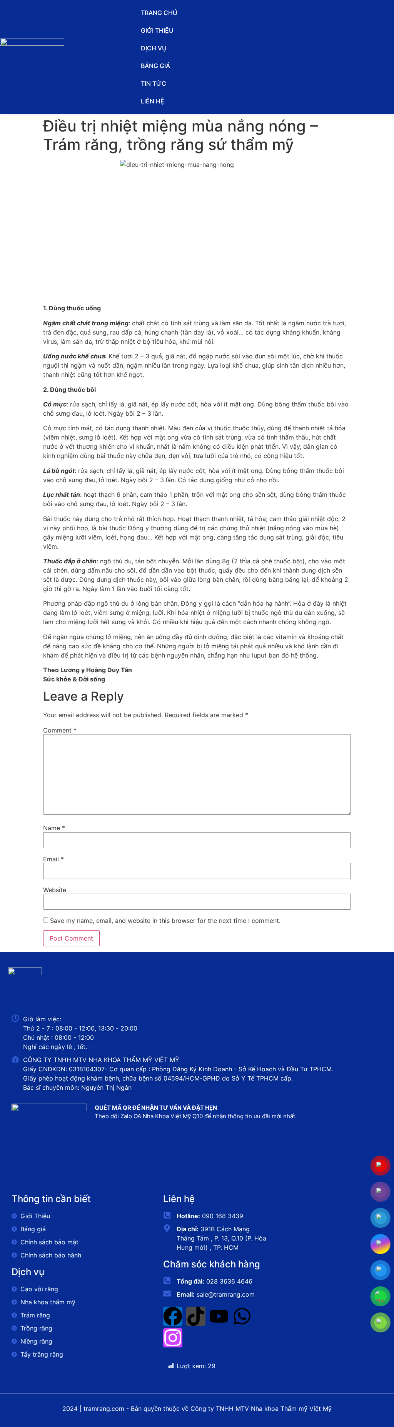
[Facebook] (172, 1316)
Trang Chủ (159, 13)
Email (53, 859)
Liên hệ (152, 101)
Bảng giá (155, 66)
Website (54, 890)
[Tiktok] (195, 1316)
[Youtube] (219, 1316)
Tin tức (153, 83)
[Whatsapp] (242, 1316)
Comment (60, 730)
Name (54, 828)
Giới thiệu (157, 30)
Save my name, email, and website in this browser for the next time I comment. (165, 920)
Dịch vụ (154, 48)
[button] (197, 48)
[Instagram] (172, 1337)
